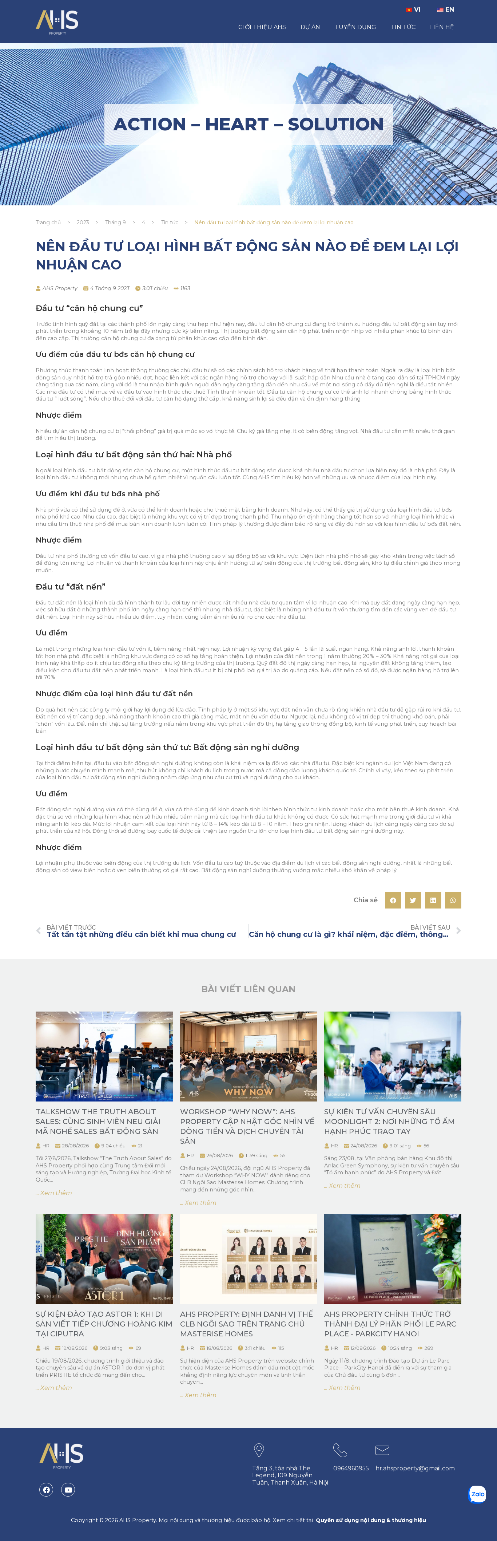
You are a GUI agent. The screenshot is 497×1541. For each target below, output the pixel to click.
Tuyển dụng (355, 27)
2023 (83, 222)
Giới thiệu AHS (262, 27)
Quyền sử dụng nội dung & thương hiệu (371, 1520)
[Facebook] (46, 1490)
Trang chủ (48, 222)
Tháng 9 (115, 222)
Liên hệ (442, 27)
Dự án (310, 27)
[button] (393, 900)
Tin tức (403, 27)
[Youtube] (68, 1490)
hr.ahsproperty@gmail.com (415, 1468)
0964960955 (351, 1468)
